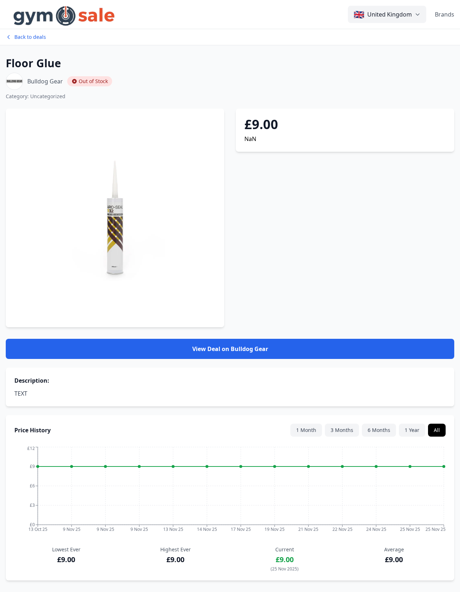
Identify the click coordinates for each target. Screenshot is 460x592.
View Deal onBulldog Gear (230, 349)
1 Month (306, 430)
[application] (230, 491)
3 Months (342, 430)
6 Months (379, 430)
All (437, 430)
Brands (444, 14)
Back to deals (30, 36)
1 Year (412, 430)
